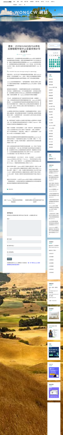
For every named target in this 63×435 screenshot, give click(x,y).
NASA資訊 (51, 122)
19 (53, 64)
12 (53, 62)
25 (51, 66)
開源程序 (51, 136)
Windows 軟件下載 (53, 87)
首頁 (14, 1)
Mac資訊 (50, 114)
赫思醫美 (51, 82)
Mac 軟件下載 (52, 106)
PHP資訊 (51, 131)
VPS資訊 (50, 120)
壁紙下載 (26, 1)
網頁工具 (51, 139)
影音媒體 (51, 98)
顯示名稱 (9, 239)
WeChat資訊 (51, 128)
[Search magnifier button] (60, 45)
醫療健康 (51, 144)
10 (49, 62)
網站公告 (51, 79)
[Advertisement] (31, 33)
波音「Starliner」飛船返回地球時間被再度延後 (13, 200)
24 (49, 66)
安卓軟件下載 (52, 109)
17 (49, 64)
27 (55, 66)
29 (59, 66)
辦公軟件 (51, 92)
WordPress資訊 (52, 125)
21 (57, 64)
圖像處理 (51, 95)
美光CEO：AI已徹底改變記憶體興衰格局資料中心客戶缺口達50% (54, 177)
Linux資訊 (51, 117)
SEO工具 (47, 1)
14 (57, 62)
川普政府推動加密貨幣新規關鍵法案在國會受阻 (54, 201)
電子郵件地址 (10, 245)
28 (57, 66)
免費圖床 (32, 1)
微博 (22, 1)
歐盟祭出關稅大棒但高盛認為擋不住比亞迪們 (34, 200)
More (20, 4)
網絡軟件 (51, 101)
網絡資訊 (11, 189)
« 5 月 (50, 68)
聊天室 (42, 1)
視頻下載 (37, 1)
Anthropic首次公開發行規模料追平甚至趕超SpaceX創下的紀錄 (54, 207)
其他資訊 (51, 147)
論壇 (18, 1)
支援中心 (53, 1)
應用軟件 (51, 103)
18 (51, 64)
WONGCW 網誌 (7, 2)
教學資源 (51, 133)
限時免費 (51, 84)
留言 (8, 219)
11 (51, 62)
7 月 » (53, 68)
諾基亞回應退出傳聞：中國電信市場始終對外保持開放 (54, 171)
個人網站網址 (10, 252)
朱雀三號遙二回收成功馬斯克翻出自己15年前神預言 (54, 185)
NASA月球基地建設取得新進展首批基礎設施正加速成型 (54, 223)
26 (53, 66)
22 (59, 64)
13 (55, 62)
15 (59, 62)
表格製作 (15, 4)
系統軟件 (51, 90)
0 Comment (28, 54)
